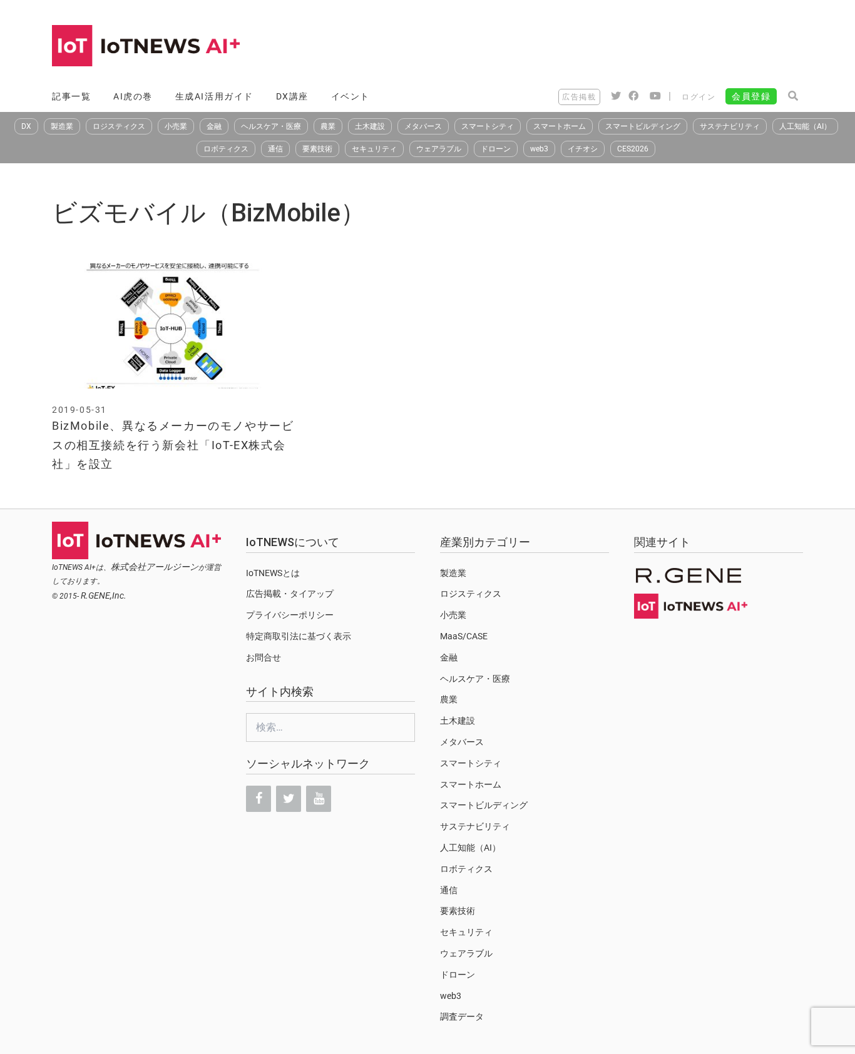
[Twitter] (288, 799)
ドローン (496, 148)
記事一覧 (71, 96)
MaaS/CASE (464, 636)
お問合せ (263, 657)
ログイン (698, 97)
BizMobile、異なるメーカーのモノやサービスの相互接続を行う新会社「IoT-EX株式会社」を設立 (173, 444)
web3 (539, 148)
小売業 (176, 126)
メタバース (423, 126)
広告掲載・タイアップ (290, 594)
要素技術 (317, 148)
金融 (214, 126)
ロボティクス (225, 148)
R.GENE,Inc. (103, 595)
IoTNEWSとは (273, 573)
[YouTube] (318, 799)
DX (26, 126)
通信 (275, 148)
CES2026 (632, 148)
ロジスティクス (119, 126)
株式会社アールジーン (154, 567)
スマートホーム (559, 126)
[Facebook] (258, 799)
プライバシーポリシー (290, 615)
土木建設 (370, 126)
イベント (350, 96)
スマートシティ (487, 126)
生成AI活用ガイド (214, 96)
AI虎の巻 (133, 96)
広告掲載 (579, 97)
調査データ (462, 1016)
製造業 (62, 126)
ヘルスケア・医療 (271, 126)
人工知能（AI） (805, 126)
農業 (327, 126)
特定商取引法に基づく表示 (298, 636)
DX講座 (292, 96)
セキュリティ (374, 148)
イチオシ (583, 148)
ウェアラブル (438, 148)
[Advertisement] (575, 47)
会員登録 (751, 96)
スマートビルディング (642, 126)
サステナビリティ (730, 126)
